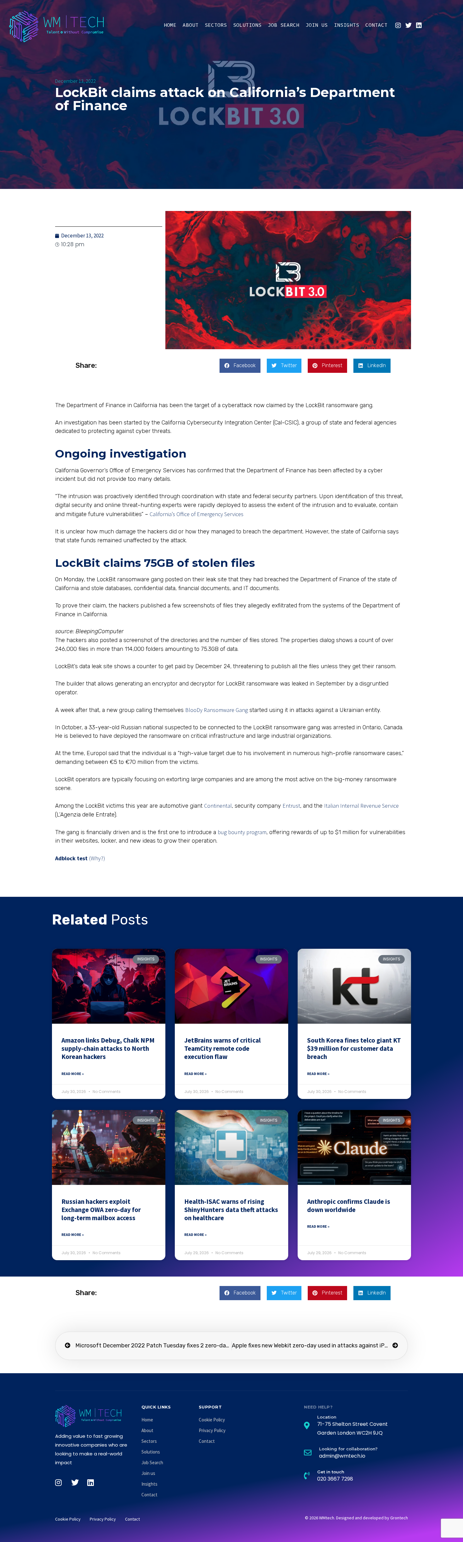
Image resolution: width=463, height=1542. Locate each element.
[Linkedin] (418, 25)
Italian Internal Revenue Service (361, 805)
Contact (376, 25)
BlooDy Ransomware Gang (216, 710)
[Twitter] (408, 25)
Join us (317, 25)
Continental (218, 805)
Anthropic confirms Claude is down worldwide (348, 1205)
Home (170, 25)
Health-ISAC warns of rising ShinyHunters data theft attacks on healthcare (231, 1209)
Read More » (72, 1073)
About (190, 25)
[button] (240, 366)
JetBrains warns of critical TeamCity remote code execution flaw (222, 1048)
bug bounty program (242, 832)
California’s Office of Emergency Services (196, 514)
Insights (346, 25)
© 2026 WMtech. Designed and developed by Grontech (356, 1518)
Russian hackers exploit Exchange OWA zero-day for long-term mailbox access (101, 1209)
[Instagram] (398, 25)
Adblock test (71, 858)
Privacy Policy (212, 1430)
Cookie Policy (212, 1420)
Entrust (291, 805)
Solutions (247, 25)
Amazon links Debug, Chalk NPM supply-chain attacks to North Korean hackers (108, 1048)
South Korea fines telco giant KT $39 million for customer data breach (354, 1048)
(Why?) (97, 858)
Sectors (216, 25)
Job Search (283, 25)
